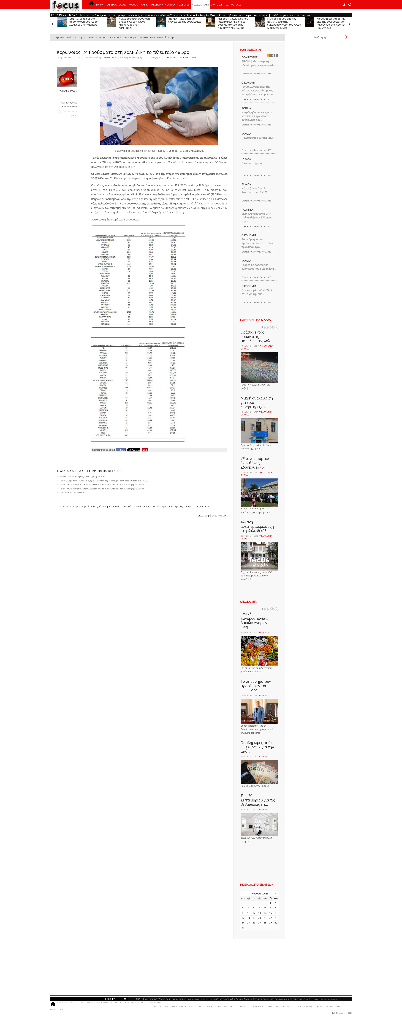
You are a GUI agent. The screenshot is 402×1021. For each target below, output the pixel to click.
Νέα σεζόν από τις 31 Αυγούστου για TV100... (255, 190)
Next (276, 327)
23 (275, 918)
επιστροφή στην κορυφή (212, 515)
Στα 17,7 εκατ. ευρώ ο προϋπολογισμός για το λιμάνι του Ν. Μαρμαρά (331, 21)
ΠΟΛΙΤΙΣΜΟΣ (183, 4)
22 (270, 918)
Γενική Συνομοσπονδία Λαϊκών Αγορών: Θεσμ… (254, 620)
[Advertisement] (146, 967)
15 (270, 913)
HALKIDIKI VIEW (322, 1006)
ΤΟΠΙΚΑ (99, 4)
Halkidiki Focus (109, 57)
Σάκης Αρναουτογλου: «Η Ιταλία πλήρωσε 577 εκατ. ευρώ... (257, 217)
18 (248, 918)
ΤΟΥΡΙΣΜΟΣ (111, 4)
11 (248, 913)
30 (276, 922)
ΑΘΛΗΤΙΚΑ (170, 4)
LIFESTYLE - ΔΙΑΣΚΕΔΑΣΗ (224, 1006)
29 (270, 922)
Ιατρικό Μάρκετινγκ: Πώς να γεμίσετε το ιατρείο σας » (184, 506)
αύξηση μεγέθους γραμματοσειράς (147, 57)
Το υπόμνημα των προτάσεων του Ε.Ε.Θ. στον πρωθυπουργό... (257, 243)
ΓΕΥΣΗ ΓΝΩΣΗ (241, 1006)
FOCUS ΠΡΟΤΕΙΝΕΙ (161, 1006)
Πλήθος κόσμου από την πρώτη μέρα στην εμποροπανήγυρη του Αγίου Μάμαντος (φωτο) (234, 23)
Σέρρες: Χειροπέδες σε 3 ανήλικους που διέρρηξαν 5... (259, 266)
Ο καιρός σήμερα (252, 163)
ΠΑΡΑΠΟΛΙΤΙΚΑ (177, 1006)
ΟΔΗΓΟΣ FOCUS (233, 4)
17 (243, 918)
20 (259, 918)
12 (254, 913)
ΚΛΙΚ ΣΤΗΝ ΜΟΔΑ (205, 1006)
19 (254, 918)
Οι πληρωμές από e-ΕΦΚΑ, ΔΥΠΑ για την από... (257, 292)
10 (243, 913)
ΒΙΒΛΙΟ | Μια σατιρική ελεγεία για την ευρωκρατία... (259, 63)
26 (254, 922)
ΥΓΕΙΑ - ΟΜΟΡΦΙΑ (169, 57)
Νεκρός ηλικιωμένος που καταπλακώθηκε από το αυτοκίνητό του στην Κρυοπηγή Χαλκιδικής (183, 23)
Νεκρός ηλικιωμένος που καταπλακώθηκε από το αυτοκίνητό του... (257, 116)
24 (243, 922)
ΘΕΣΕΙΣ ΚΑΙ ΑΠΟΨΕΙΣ (257, 1006)
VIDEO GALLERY (336, 1006)
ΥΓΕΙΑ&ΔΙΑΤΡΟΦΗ (200, 4)
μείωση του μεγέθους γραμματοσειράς (144, 57)
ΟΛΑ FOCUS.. (159, 1003)
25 (248, 922)
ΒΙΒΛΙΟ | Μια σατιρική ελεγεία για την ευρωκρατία (135, 20)
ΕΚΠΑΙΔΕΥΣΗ (285, 1006)
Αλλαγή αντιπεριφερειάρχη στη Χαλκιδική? (257, 526)
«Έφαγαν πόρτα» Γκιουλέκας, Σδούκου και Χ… (255, 463)
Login (344, 4)
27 (259, 922)
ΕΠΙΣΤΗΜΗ (296, 1006)
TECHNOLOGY (308, 1006)
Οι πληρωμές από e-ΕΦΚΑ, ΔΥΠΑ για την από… (257, 747)
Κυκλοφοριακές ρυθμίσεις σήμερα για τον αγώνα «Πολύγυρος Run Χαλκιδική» (85, 23)
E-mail (193, 57)
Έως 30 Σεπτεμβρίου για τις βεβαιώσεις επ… (258, 800)
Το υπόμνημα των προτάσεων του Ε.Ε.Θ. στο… (256, 685)
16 (275, 913)
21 (264, 918)
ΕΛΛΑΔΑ (123, 4)
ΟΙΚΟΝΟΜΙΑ (157, 4)
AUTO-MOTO (190, 1006)
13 (259, 913)
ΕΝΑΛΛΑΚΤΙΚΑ (272, 1006)
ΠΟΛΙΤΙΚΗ (144, 4)
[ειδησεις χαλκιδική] (91, 4)
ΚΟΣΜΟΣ (133, 4)
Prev (272, 327)
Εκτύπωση (183, 57)
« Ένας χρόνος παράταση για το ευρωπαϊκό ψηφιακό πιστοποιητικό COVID (125, 506)
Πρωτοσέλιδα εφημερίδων (72, 492)
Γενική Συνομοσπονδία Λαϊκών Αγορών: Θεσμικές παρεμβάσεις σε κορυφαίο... (258, 90)
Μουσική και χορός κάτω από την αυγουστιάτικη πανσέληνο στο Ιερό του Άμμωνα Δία (282, 23)
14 (264, 913)
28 (264, 922)
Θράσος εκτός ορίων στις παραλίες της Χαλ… (257, 336)
